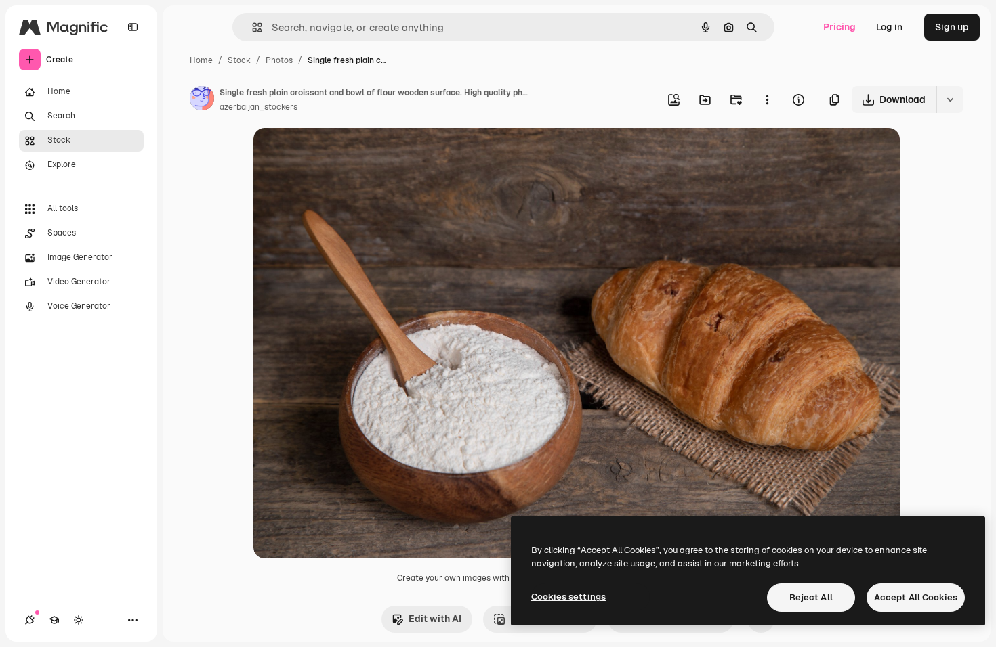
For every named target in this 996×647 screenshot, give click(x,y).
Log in (889, 27)
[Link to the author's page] (202, 100)
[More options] (767, 99)
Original (340, 154)
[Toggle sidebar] (133, 27)
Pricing (839, 27)
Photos (279, 60)
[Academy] (54, 620)
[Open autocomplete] (251, 27)
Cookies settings (568, 596)
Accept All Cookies (915, 597)
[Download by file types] (949, 99)
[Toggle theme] (78, 620)
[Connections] (30, 620)
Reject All (811, 597)
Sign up (952, 27)
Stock (239, 60)
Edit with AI (435, 618)
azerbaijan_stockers (258, 107)
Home (201, 60)
